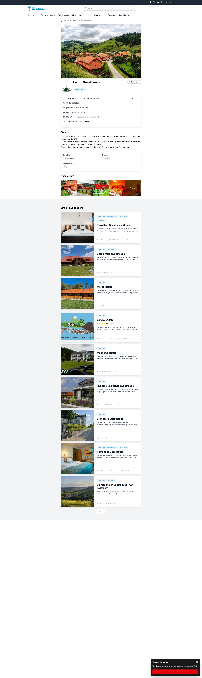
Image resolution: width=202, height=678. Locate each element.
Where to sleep (47, 15)
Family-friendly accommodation (107, 216)
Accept (175, 672)
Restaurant (111, 249)
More (101, 512)
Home (65, 21)
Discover (32, 15)
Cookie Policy (193, 666)
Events (111, 15)
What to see (84, 15)
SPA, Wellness (102, 220)
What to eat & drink (66, 15)
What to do (99, 15)
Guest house (74, 21)
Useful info (123, 15)
